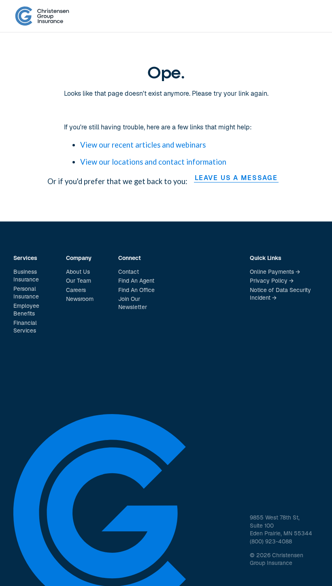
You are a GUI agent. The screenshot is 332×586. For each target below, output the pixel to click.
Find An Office (136, 290)
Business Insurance (26, 275)
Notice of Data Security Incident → (280, 294)
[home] (42, 16)
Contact (128, 271)
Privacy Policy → (272, 280)
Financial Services (25, 327)
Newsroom (80, 299)
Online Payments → (275, 271)
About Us (78, 271)
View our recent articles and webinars (143, 144)
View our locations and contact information (153, 161)
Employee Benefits (26, 310)
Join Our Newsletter (132, 303)
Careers (76, 290)
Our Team (78, 280)
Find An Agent (136, 280)
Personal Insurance (26, 293)
